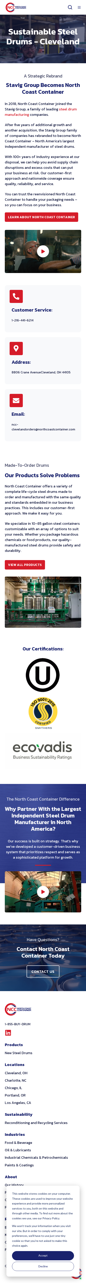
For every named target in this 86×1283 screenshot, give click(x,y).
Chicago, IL (13, 1087)
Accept (43, 1255)
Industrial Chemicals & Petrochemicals (36, 1157)
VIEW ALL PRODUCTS (26, 566)
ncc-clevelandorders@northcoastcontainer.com (43, 427)
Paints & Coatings (19, 1165)
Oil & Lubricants (18, 1150)
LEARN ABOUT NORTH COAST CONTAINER (41, 217)
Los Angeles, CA (18, 1102)
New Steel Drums (18, 1053)
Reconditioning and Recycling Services (36, 1122)
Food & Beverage (18, 1142)
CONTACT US (43, 971)
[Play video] (43, 251)
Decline (43, 1266)
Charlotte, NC (15, 1080)
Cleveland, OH (16, 1073)
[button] (70, 7)
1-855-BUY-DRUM (17, 1024)
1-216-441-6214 (22, 320)
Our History (14, 1185)
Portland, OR (15, 1095)
